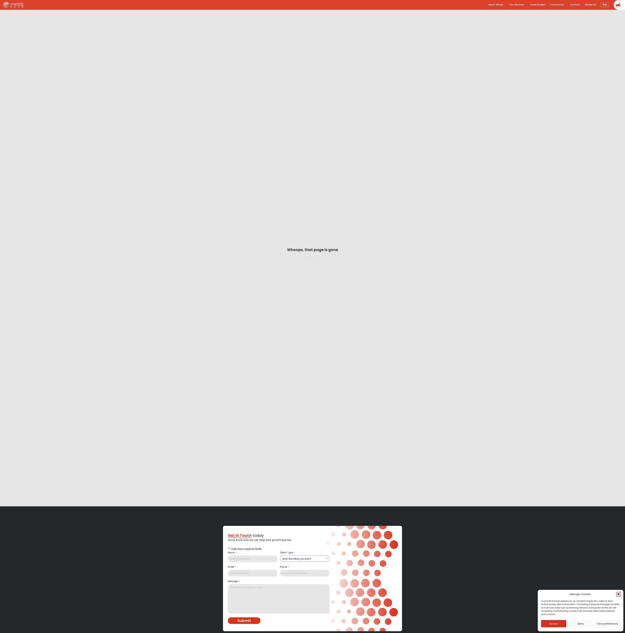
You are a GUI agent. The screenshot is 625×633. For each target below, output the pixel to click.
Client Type (287, 552)
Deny (581, 623)
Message (234, 581)
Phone (284, 567)
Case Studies (537, 4)
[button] (618, 594)
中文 (605, 4)
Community (557, 4)
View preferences (607, 623)
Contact (575, 4)
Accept (553, 623)
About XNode (495, 4)
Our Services (517, 4)
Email (232, 567)
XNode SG (590, 4)
